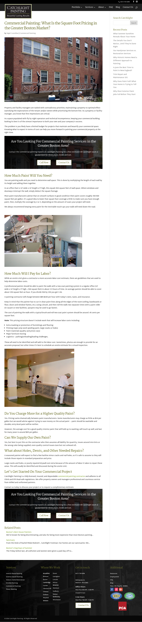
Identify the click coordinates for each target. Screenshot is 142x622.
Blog (118, 8)
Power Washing (11, 589)
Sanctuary (10, 540)
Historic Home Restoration (15, 580)
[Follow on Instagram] (116, 589)
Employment (114, 577)
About (101, 8)
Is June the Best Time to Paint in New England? (123, 69)
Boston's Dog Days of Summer (19, 548)
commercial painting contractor (71, 476)
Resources (113, 573)
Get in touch (82, 568)
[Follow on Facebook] (112, 589)
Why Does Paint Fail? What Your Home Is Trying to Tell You (124, 84)
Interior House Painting (14, 573)
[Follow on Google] (121, 589)
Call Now (43, 162)
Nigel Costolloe (12, 33)
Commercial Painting (28, 33)
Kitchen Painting (12, 583)
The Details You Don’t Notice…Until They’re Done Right (124, 43)
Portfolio (76, 8)
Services (89, 8)
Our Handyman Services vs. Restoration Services (124, 52)
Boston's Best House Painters (18, 532)
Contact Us (128, 8)
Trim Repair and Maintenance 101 (120, 76)
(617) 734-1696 (125, 2)
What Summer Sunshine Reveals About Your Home (124, 35)
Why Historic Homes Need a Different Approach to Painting (125, 60)
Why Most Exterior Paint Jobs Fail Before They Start (124, 93)
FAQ (111, 8)
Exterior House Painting (14, 577)
